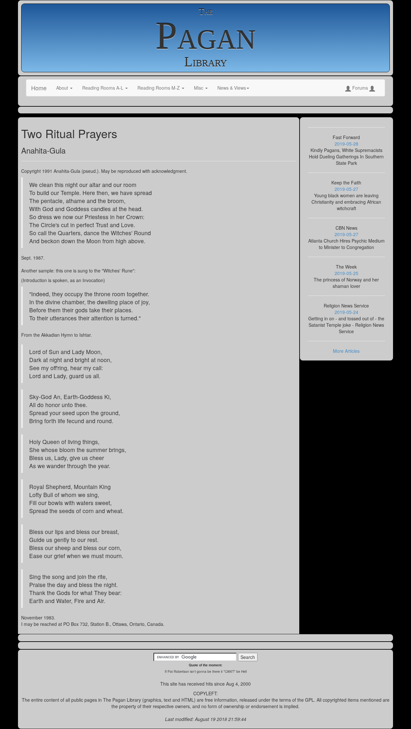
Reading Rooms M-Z (159, 87)
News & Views (231, 87)
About (62, 87)
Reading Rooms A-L (103, 87)
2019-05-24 (346, 312)
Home (39, 88)
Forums (360, 87)
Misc (199, 87)
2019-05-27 (346, 189)
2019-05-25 (346, 273)
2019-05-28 (346, 143)
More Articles (346, 351)
